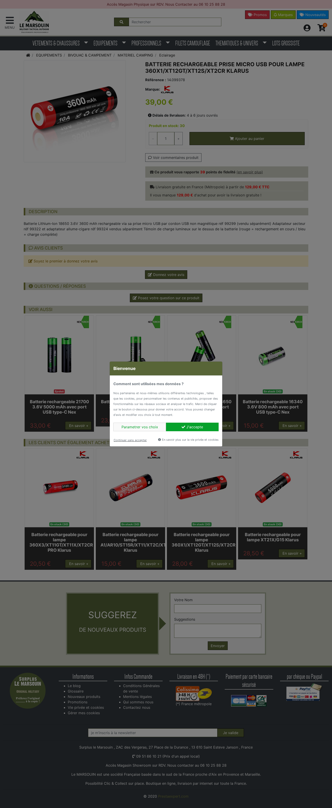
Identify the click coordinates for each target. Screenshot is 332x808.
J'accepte (194, 427)
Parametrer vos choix (140, 427)
